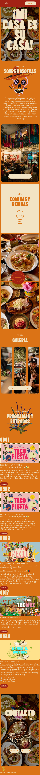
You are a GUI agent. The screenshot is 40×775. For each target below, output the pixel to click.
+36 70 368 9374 (20, 724)
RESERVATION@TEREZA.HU (20, 726)
